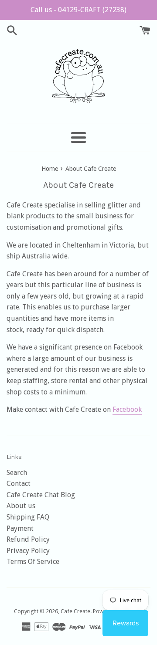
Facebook (127, 409)
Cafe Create (75, 611)
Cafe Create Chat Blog (41, 495)
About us (21, 506)
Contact (19, 483)
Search (17, 472)
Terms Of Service (33, 561)
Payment (20, 528)
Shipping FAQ (28, 517)
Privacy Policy (28, 551)
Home (49, 168)
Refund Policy (28, 539)
